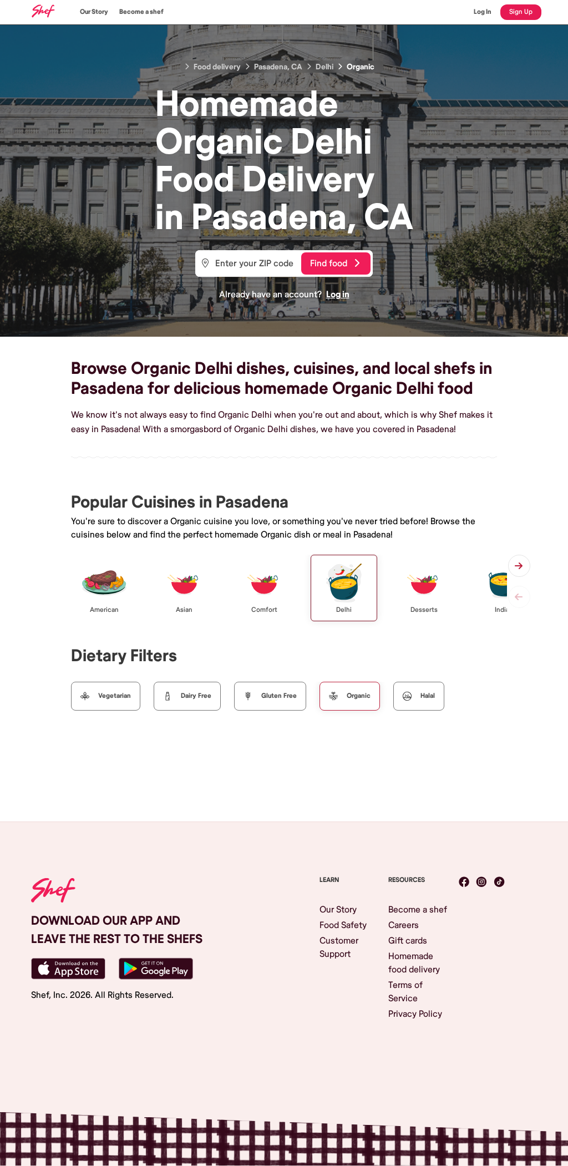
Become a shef (141, 12)
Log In (482, 12)
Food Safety (343, 925)
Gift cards (407, 940)
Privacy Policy (415, 1014)
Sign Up (520, 12)
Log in (337, 294)
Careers (403, 925)
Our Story (94, 12)
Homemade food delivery (414, 963)
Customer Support (339, 947)
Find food (328, 263)
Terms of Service (405, 992)
